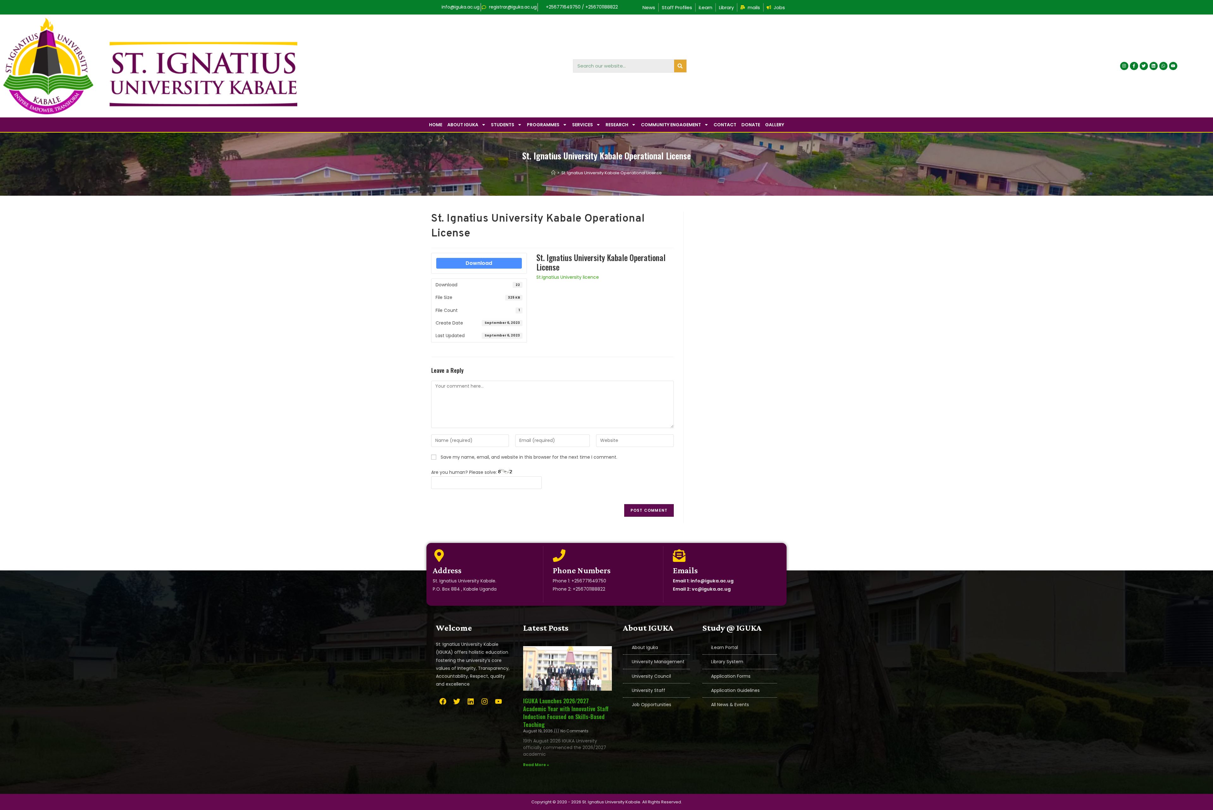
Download (479, 263)
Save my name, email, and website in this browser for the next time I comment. (529, 457)
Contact (725, 125)
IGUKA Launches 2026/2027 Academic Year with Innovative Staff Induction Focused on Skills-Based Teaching (566, 713)
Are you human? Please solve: (464, 472)
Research (617, 125)
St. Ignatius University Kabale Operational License (611, 173)
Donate (750, 125)
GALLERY (774, 125)
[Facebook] (443, 701)
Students (502, 125)
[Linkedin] (1154, 66)
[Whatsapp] (1163, 66)
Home (435, 125)
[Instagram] (1124, 66)
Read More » (536, 764)
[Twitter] (1144, 66)
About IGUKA (462, 125)
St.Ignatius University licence (567, 277)
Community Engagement (671, 125)
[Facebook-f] (1134, 66)
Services (582, 125)
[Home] (553, 173)
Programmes (543, 125)
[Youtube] (1173, 66)
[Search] (680, 66)
